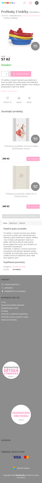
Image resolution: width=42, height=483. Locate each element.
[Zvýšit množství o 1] (9, 72)
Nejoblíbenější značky (9, 308)
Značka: (11, 18)
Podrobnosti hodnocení (31, 16)
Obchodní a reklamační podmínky (14, 314)
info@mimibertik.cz (12, 284)
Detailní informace (8, 91)
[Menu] (36, 3)
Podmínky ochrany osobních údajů (14, 317)
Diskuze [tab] (22, 223)
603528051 (9, 288)
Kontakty (4, 311)
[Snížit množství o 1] (9, 75)
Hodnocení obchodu (9, 320)
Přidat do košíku (22, 74)
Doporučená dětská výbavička (12, 305)
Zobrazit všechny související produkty (21, 216)
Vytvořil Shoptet (23, 468)
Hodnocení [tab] (13, 223)
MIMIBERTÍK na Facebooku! (15, 291)
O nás (3, 302)
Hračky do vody (19, 267)
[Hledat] (24, 3)
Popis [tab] (5, 223)
